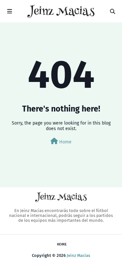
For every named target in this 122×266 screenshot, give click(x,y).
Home (65, 142)
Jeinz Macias (78, 255)
